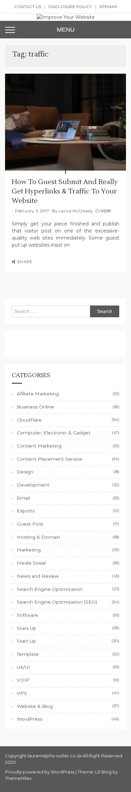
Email (23, 498)
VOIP (106, 211)
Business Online (35, 406)
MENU (66, 29)
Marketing (29, 549)
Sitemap (108, 6)
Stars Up (26, 628)
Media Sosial (31, 563)
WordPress (29, 719)
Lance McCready (76, 211)
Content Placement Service (49, 459)
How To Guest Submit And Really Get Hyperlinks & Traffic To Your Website (65, 191)
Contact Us (27, 6)
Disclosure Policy (70, 6)
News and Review (38, 576)
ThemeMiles (18, 778)
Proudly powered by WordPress (40, 772)
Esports (26, 510)
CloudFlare (29, 420)
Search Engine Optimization (50, 589)
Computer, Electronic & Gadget (53, 432)
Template (28, 654)
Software (27, 615)
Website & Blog (35, 706)
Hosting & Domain (38, 537)
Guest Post (30, 524)
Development (33, 485)
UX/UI (23, 667)
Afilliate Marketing (38, 393)
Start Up (26, 641)
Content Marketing (39, 445)
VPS (22, 693)
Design (25, 471)
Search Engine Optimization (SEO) (57, 602)
